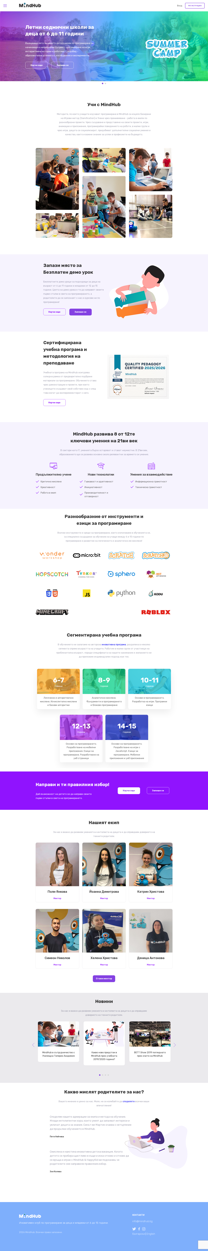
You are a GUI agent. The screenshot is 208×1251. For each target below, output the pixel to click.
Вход (179, 5)
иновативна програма (114, 644)
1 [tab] (102, 83)
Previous (7, 47)
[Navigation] (5, 5)
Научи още (37, 65)
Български (138, 1233)
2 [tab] (105, 83)
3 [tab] (105, 1075)
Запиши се (63, 65)
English (151, 1233)
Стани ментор (104, 978)
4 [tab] (108, 1075)
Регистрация (194, 6)
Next (200, 47)
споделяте (129, 1101)
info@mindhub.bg (142, 1221)
